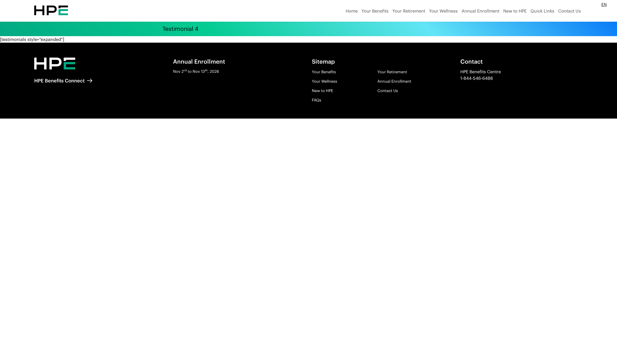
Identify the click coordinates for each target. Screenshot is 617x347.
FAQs (316, 100)
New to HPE (322, 90)
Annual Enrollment (394, 81)
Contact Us (387, 90)
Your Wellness (324, 81)
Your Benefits (324, 71)
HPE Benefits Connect (60, 81)
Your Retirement (392, 71)
